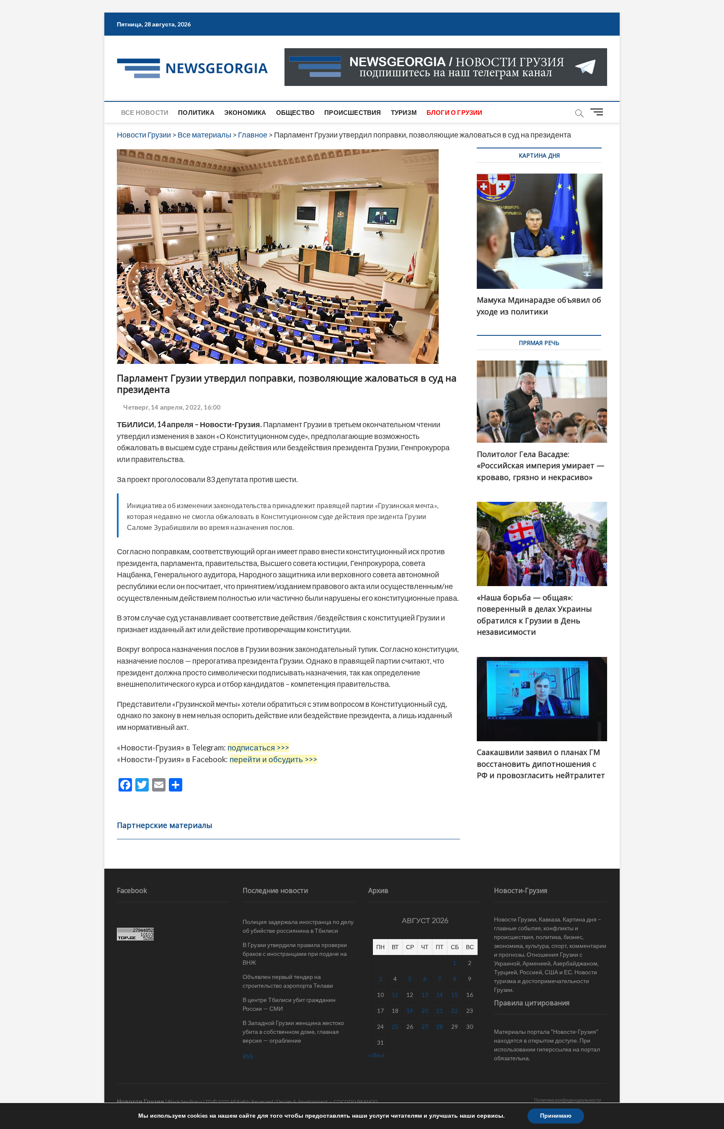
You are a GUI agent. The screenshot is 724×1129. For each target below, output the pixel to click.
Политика (196, 112)
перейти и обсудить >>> (273, 759)
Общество (295, 112)
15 (454, 994)
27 (424, 1026)
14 (439, 994)
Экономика (245, 112)
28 (439, 1026)
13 (424, 994)
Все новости (144, 112)
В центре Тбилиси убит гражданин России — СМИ (289, 1004)
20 (424, 1010)
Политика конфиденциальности (567, 1100)
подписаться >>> (258, 747)
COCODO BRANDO (356, 1101)
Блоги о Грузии (455, 112)
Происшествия (352, 112)
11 (395, 994)
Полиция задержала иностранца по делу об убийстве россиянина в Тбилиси (298, 926)
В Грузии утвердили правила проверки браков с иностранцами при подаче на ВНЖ (295, 953)
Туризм (404, 112)
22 (454, 1010)
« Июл (376, 1055)
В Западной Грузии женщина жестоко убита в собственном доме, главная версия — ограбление (293, 1031)
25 (395, 1026)
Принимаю (555, 1116)
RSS (248, 1056)
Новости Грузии (140, 1101)
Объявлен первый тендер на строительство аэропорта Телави (288, 981)
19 (409, 1010)
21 (439, 1010)
